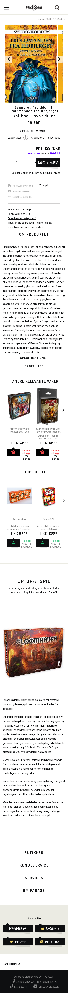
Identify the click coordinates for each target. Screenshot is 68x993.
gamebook (13, 227)
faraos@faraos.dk (48, 986)
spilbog (39, 227)
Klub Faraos (53, 172)
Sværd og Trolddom (24, 223)
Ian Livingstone (27, 227)
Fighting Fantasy (44, 223)
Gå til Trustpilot (11, 963)
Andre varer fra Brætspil (19, 209)
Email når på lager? (27, 459)
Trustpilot (44, 185)
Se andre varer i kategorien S (22, 218)
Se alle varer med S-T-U (19, 214)
